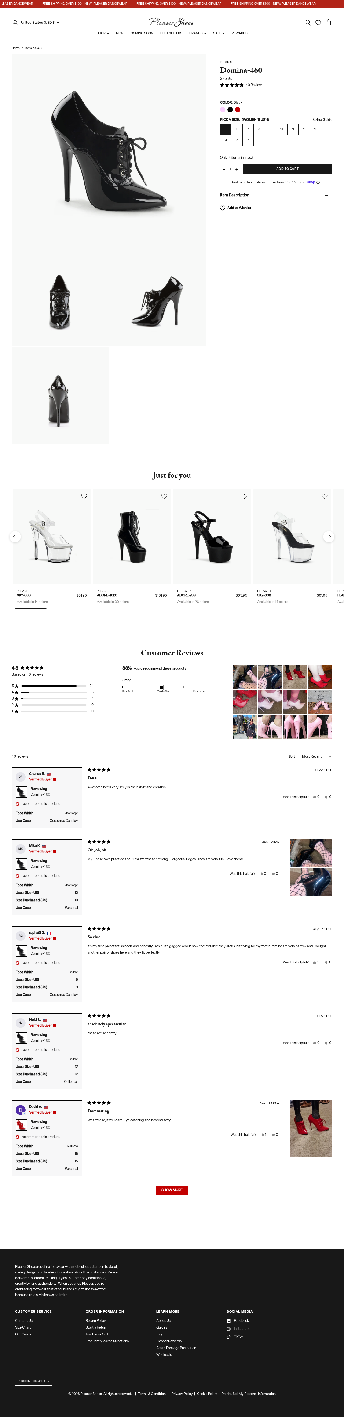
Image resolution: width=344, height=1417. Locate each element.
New (120, 33)
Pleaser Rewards (169, 1341)
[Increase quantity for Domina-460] (236, 169)
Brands (196, 33)
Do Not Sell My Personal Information (248, 1394)
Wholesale (164, 1355)
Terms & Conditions (152, 1394)
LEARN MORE (168, 1312)
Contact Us (24, 1321)
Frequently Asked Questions (107, 1341)
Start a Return (96, 1328)
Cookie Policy (207, 1394)
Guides (161, 1328)
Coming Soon (142, 33)
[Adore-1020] (132, 537)
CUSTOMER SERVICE (33, 1312)
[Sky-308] (52, 537)
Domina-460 (40, 794)
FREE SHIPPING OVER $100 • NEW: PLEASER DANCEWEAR (71, 3)
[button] (241, 85)
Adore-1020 (107, 595)
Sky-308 (24, 595)
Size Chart (23, 1328)
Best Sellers (171, 33)
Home (16, 48)
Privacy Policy (182, 1394)
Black (222, 109)
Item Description (234, 195)
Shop (101, 33)
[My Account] (16, 22)
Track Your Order (98, 1334)
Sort (292, 756)
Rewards (240, 33)
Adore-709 (186, 595)
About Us (163, 1321)
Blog (159, 1334)
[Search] (308, 22)
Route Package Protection (176, 1348)
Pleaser (24, 590)
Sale (217, 33)
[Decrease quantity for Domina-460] (223, 169)
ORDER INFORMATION (105, 1312)
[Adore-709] (212, 537)
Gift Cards (23, 1334)
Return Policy (96, 1321)
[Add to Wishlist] (84, 496)
